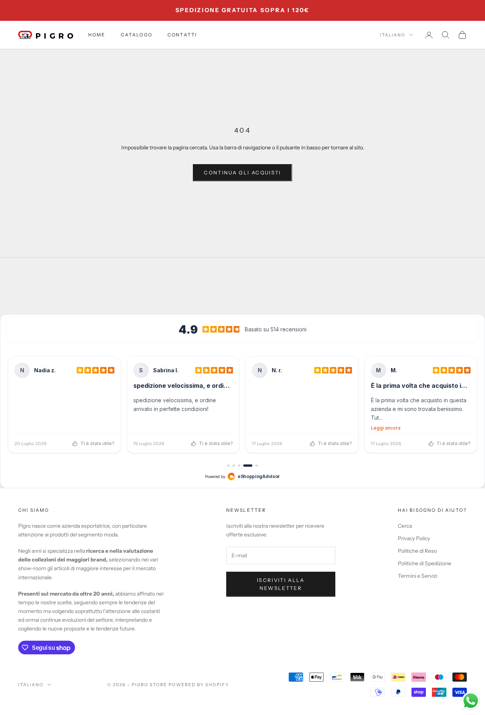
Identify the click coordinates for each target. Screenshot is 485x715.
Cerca (405, 525)
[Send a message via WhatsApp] (470, 700)
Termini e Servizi (417, 575)
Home (97, 35)
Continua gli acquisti (242, 172)
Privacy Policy (414, 538)
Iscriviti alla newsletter (281, 584)
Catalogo (136, 35)
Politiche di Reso (417, 550)
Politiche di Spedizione (424, 563)
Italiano (392, 35)
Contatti (182, 35)
